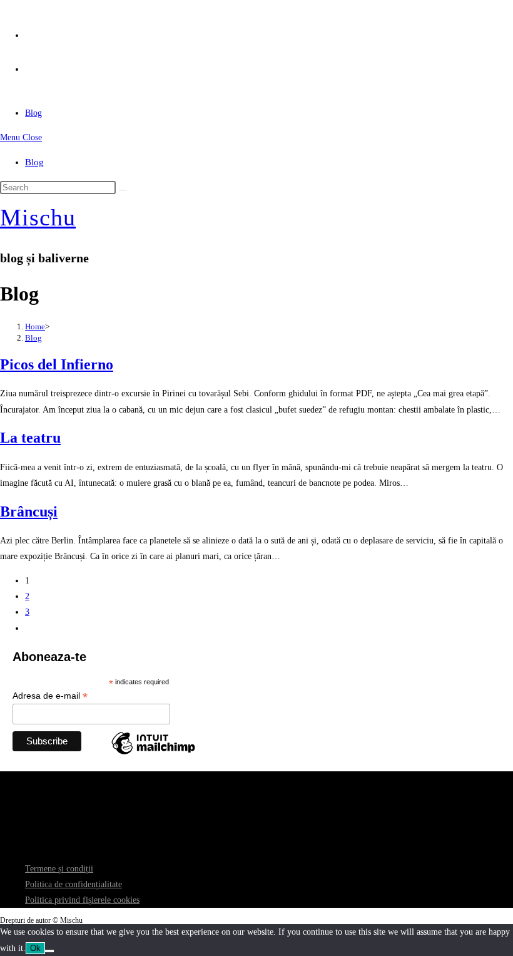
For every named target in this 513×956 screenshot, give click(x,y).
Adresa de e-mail (50, 696)
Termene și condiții (59, 868)
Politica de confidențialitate (73, 884)
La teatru (30, 437)
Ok (35, 948)
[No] (49, 951)
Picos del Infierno (56, 364)
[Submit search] (122, 190)
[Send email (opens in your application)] (29, 65)
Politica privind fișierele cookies (82, 900)
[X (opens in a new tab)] (29, 31)
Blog (34, 162)
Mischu (38, 217)
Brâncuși (29, 511)
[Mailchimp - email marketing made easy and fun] (153, 754)
